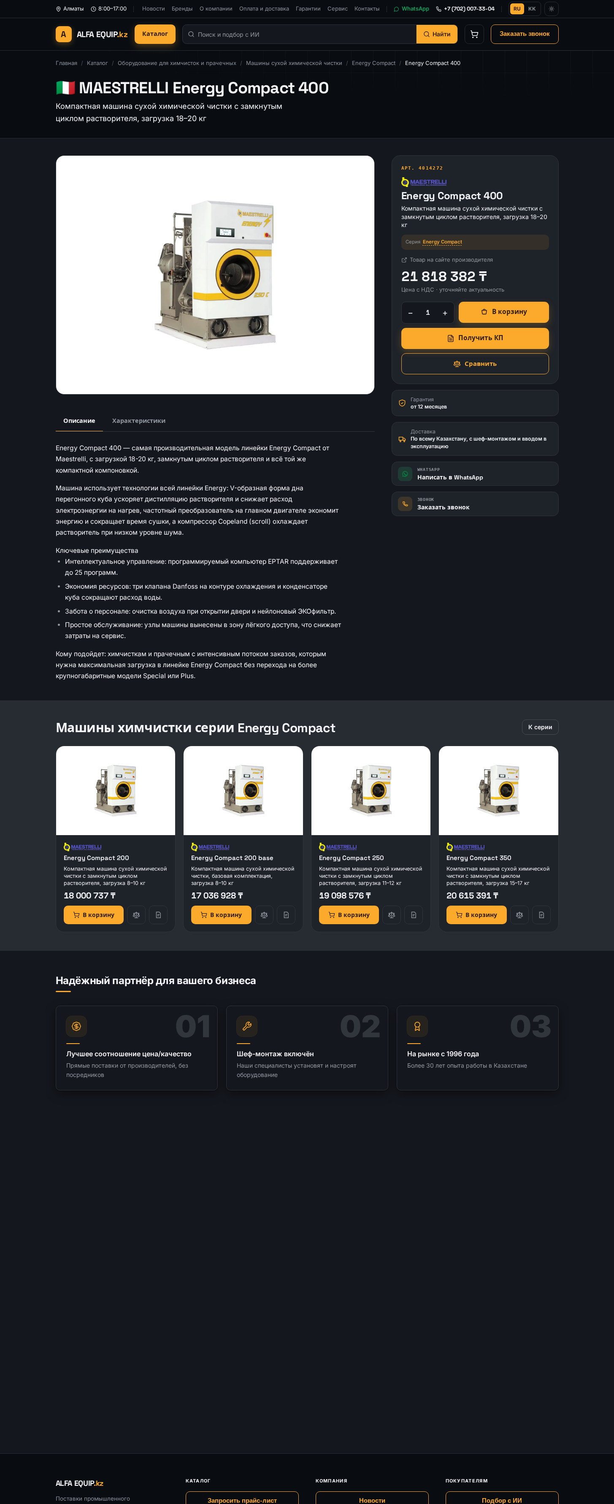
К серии (540, 726)
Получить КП (480, 338)
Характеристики (138, 421)
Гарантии (308, 8)
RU (517, 8)
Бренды (182, 8)
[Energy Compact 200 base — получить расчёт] (286, 915)
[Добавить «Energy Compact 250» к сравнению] (391, 915)
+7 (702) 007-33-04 (469, 8)
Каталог (155, 34)
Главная (66, 63)
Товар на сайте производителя (451, 259)
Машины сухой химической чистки (294, 63)
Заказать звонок (525, 34)
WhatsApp (415, 8)
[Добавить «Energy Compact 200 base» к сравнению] (264, 915)
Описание (79, 421)
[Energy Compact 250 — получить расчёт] (413, 915)
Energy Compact (373, 63)
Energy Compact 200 (96, 858)
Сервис (337, 8)
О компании (216, 8)
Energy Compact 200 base (232, 858)
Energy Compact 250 (351, 858)
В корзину (509, 312)
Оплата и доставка (264, 8)
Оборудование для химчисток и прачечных (177, 63)
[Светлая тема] (551, 9)
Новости (153, 8)
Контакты (367, 8)
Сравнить (481, 364)
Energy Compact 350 (478, 858)
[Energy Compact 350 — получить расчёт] (541, 915)
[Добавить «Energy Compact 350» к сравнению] (519, 915)
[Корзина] (474, 34)
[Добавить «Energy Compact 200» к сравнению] (136, 915)
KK (532, 8)
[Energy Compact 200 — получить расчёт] (158, 915)
